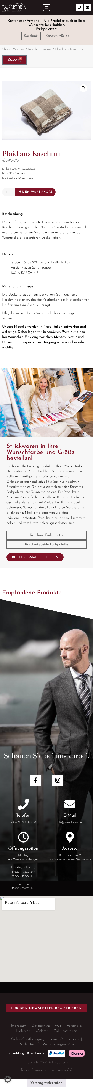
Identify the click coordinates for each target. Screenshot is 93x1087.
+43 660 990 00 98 (23, 822)
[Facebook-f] (35, 780)
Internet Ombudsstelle (64, 1039)
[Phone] (79, 7)
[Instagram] (57, 780)
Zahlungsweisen (65, 1031)
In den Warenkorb (35, 192)
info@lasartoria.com (70, 822)
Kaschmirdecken (40, 49)
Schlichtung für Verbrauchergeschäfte (47, 1044)
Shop (6, 49)
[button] (46, 7)
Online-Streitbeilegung (28, 1039)
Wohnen (19, 49)
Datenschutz (41, 1026)
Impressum (19, 1026)
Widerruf (41, 1031)
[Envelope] (87, 7)
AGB (58, 1026)
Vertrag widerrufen (46, 1083)
